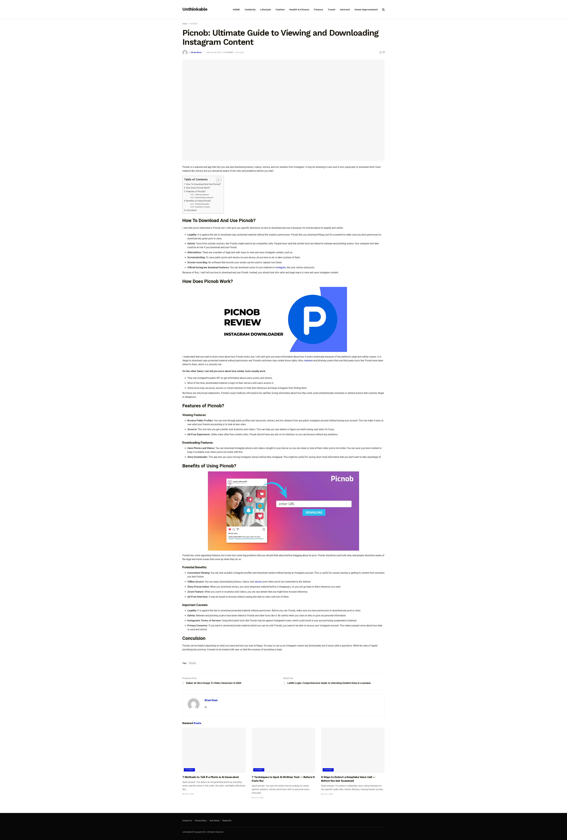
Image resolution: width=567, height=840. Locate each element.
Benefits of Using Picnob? (198, 201)
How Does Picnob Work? (198, 188)
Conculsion (191, 210)
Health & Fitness (299, 9)
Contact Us (187, 820)
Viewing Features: (202, 195)
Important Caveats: (202, 207)
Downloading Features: (204, 197)
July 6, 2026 (189, 794)
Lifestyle (265, 9)
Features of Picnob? (196, 191)
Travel (331, 9)
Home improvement (366, 9)
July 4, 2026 (327, 794)
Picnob (192, 663)
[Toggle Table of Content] (217, 179)
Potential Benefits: (202, 204)
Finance (318, 9)
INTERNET (194, 24)
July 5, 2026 (258, 798)
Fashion (280, 9)
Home (184, 24)
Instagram (280, 267)
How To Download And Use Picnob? (203, 184)
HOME (236, 9)
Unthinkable (194, 9)
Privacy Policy (200, 820)
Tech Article (214, 820)
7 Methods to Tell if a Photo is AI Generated (210, 777)
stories (258, 581)
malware (308, 360)
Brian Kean (196, 52)
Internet (345, 9)
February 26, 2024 (213, 52)
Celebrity (250, 9)
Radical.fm (227, 820)
